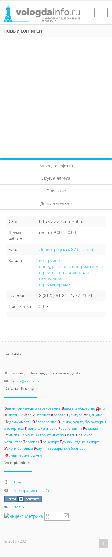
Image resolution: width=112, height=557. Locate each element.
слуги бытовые (18, 448)
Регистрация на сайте (32, 490)
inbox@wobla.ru (25, 381)
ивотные (13, 414)
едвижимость (17, 421)
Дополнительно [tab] (56, 203)
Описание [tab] (56, 191)
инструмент (50, 260)
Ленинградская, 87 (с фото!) (66, 249)
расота (58, 414)
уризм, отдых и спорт (79, 441)
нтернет (41, 414)
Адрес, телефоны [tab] (56, 166)
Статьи (18, 506)
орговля (31, 441)
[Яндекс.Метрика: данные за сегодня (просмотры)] (23, 516)
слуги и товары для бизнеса (59, 448)
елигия (11, 434)
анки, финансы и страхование (32, 408)
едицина (92, 414)
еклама (90, 428)
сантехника (50, 278)
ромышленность (41, 428)
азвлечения (70, 428)
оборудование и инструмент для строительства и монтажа (71, 269)
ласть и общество (78, 408)
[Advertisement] (56, 96)
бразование (44, 421)
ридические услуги (23, 455)
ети (100, 408)
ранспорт (49, 441)
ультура (74, 414)
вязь (70, 434)
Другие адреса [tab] (56, 178)
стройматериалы (55, 284)
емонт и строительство (42, 434)
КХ (28, 414)
